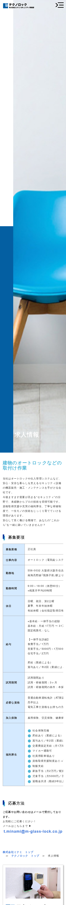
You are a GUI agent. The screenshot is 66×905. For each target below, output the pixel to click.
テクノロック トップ (25, 855)
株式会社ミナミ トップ (18, 852)
